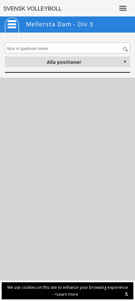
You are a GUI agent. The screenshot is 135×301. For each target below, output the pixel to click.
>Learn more (66, 294)
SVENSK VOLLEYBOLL (32, 9)
